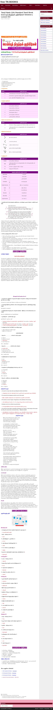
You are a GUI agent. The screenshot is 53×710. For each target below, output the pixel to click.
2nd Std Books (43, 30)
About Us (36, 708)
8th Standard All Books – (9, 675)
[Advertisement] (20, 27)
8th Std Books (43, 43)
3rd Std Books (43, 32)
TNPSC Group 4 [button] (23, 5)
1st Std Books (43, 28)
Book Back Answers (44, 50)
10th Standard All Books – (9, 671)
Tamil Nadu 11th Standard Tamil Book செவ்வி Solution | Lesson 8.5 (13, 697)
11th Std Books (4, 694)
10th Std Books (44, 48)
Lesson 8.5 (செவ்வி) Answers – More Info (10, 677)
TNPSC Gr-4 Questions (45, 20)
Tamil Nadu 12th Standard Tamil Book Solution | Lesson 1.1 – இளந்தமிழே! (14, 696)
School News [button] (37, 5)
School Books (7, 5)
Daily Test (45, 5)
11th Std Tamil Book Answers (7, 695)
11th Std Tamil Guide (15, 695)
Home (2, 5)
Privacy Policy (46, 708)
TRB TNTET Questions (45, 22)
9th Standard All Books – (9, 673)
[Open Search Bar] (51, 8)
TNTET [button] (30, 5)
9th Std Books (43, 45)
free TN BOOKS (9, 2)
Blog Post (3, 8)
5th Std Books (43, 37)
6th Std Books (43, 39)
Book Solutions (15, 5)
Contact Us (41, 708)
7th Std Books (43, 41)
